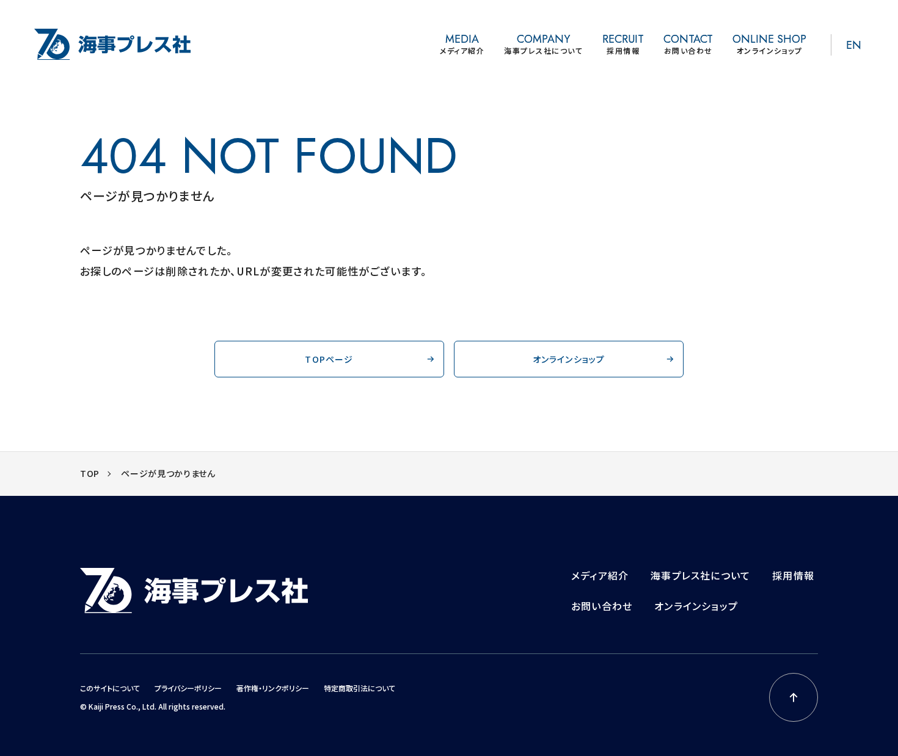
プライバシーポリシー (188, 688)
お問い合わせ (601, 605)
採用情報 (793, 575)
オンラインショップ (569, 359)
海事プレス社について (700, 575)
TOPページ (329, 359)
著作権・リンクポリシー (272, 688)
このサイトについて (110, 688)
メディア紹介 (600, 575)
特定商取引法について (359, 688)
